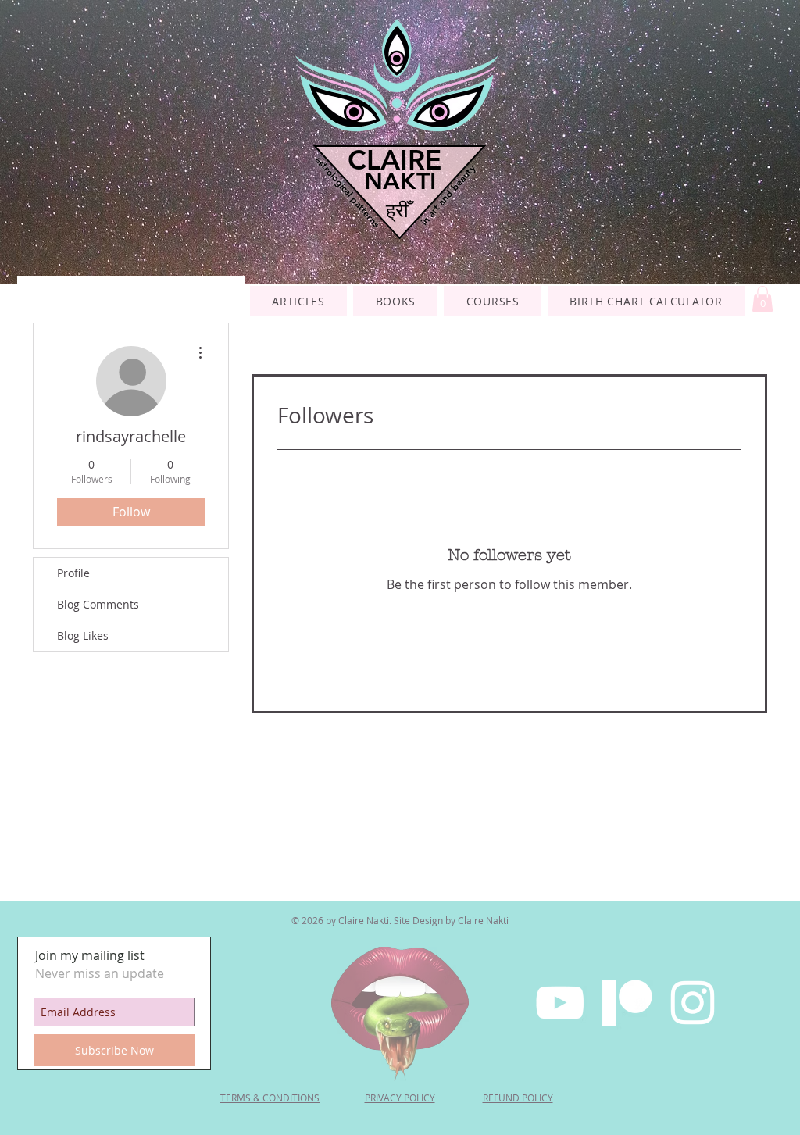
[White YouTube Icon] (559, 1002)
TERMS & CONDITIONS (270, 1097)
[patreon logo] (626, 1002)
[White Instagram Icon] (692, 1002)
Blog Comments (98, 604)
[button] (492, 301)
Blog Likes (83, 635)
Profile (73, 573)
